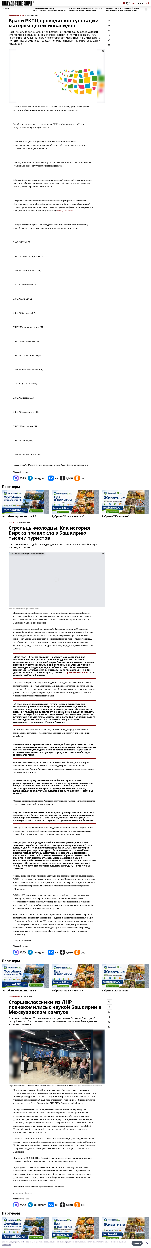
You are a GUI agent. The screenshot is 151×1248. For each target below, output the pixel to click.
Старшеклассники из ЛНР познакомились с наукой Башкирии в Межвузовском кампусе (49, 9)
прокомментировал (77, 672)
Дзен (133, 3)
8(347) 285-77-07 (65, 210)
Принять (137, 1243)
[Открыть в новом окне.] (19, 478)
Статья (5, 8)
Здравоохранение (16, 15)
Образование (14, 997)
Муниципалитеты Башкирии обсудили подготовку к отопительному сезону (122, 9)
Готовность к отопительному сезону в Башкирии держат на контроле (85, 9)
